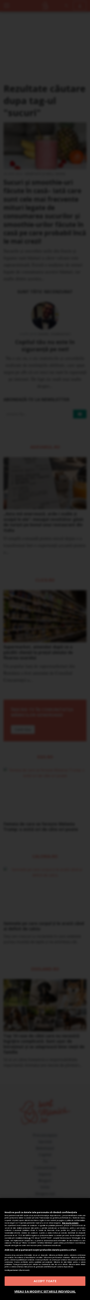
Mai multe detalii (70, 1223)
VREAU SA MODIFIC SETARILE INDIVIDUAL (45, 1291)
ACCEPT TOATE (45, 1281)
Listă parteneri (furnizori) (17, 1270)
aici (29, 1238)
